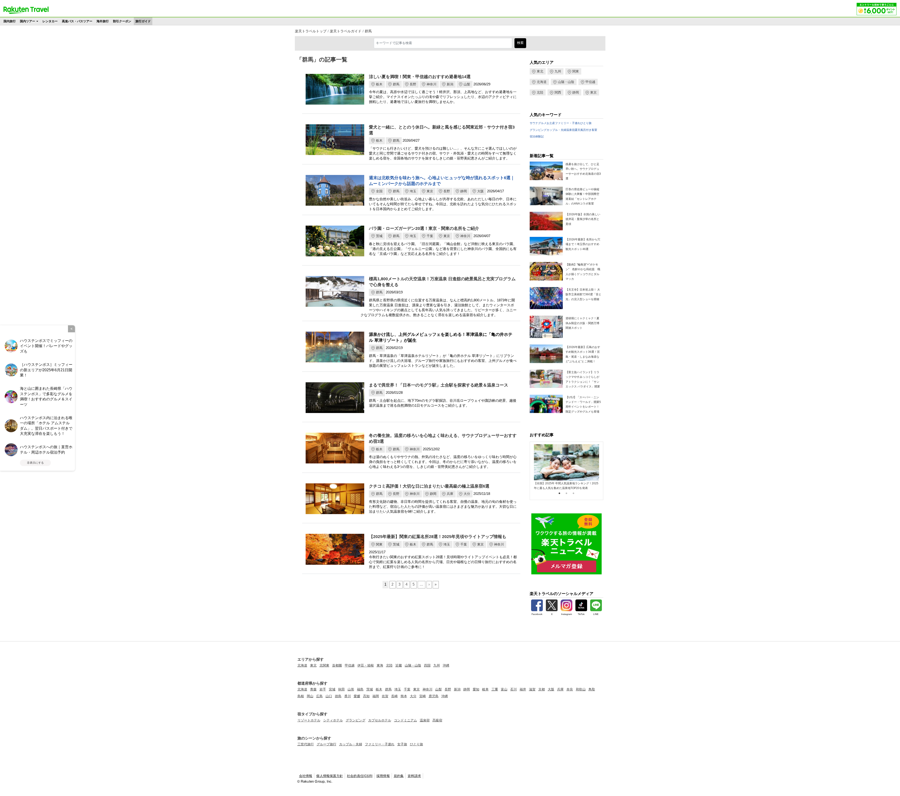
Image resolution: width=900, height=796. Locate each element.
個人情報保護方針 (329, 775)
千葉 (430, 236)
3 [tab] (573, 493)
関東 (379, 544)
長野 (413, 84)
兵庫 (450, 494)
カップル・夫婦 (556, 130)
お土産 (551, 123)
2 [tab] (566, 493)
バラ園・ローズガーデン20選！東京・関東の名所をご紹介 (424, 228)
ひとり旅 (586, 123)
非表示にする (35, 462)
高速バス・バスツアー (77, 21)
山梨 (467, 84)
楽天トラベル (26, 10)
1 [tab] (559, 493)
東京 (430, 191)
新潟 (450, 84)
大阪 (480, 191)
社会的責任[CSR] (359, 775)
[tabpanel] (566, 467)
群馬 (368, 31)
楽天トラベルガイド (345, 31)
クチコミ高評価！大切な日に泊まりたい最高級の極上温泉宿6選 (429, 486)
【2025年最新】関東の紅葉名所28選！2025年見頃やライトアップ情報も (437, 536)
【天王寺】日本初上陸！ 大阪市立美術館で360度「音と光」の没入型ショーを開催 (583, 294)
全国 (379, 191)
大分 (467, 494)
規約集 (399, 775)
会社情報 (305, 775)
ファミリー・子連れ (567, 123)
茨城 (379, 236)
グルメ (542, 123)
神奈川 (431, 84)
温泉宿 (570, 130)
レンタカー (50, 21)
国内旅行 (10, 21)
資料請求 (414, 775)
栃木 (379, 84)
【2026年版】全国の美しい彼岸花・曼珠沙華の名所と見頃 (583, 219)
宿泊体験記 (537, 136)
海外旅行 (103, 21)
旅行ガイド (143, 21)
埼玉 (413, 191)
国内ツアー (27, 21)
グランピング (538, 130)
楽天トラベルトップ (310, 31)
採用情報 (383, 775)
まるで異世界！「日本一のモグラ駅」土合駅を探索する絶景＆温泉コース (438, 385)
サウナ (534, 123)
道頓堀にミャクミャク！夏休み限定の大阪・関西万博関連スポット (582, 323)
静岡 (463, 191)
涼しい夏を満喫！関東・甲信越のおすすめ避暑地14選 (420, 76)
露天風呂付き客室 (586, 130)
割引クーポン (122, 21)
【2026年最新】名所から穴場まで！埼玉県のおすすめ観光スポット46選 (583, 244)
